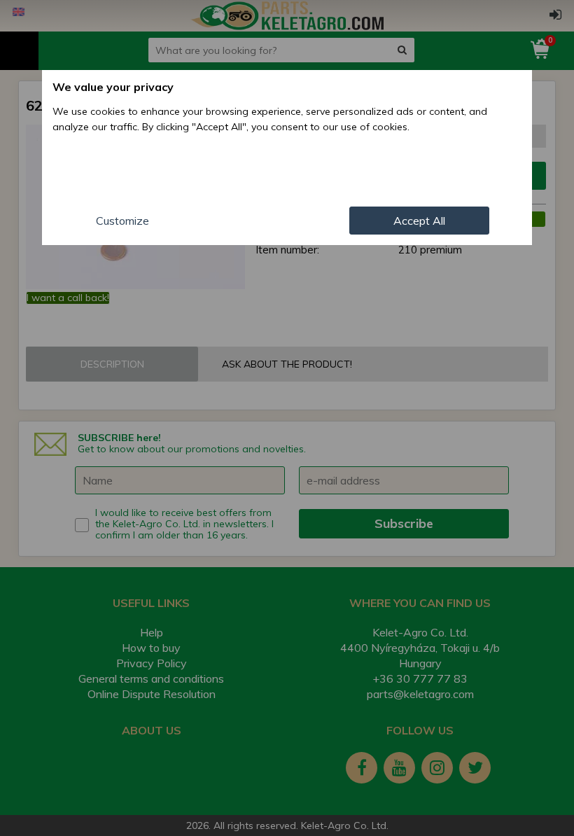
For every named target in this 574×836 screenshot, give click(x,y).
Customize (122, 221)
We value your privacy (113, 87)
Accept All (419, 221)
